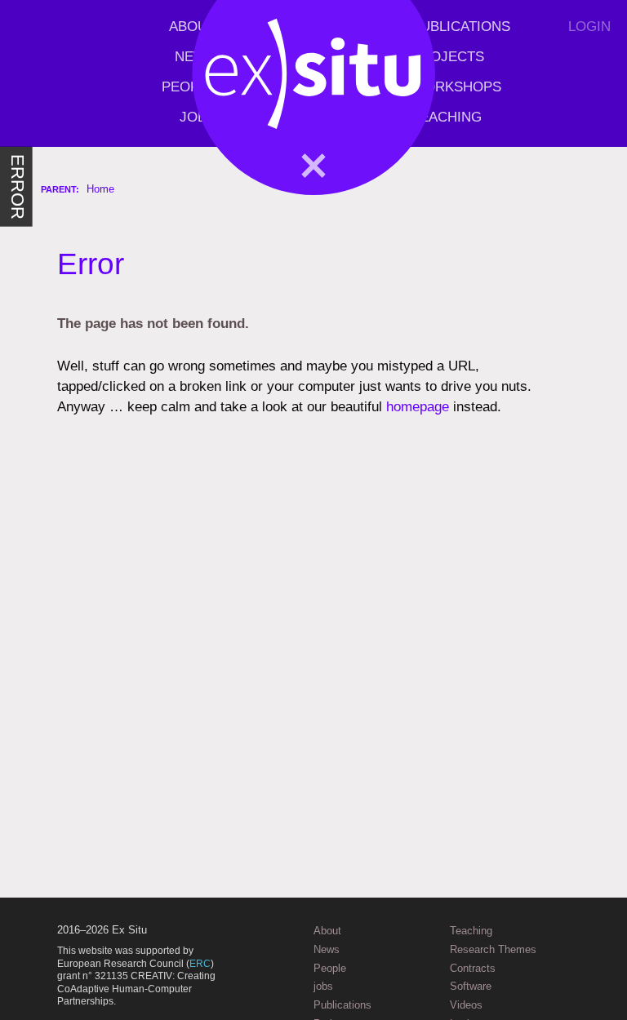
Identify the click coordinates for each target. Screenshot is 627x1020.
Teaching (446, 117)
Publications (460, 26)
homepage (417, 407)
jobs (198, 117)
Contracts (473, 968)
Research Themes (493, 949)
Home (100, 189)
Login (589, 26)
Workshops (456, 87)
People (189, 87)
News (195, 56)
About (192, 26)
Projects (447, 56)
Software (470, 986)
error (17, 187)
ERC (200, 963)
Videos (466, 1005)
